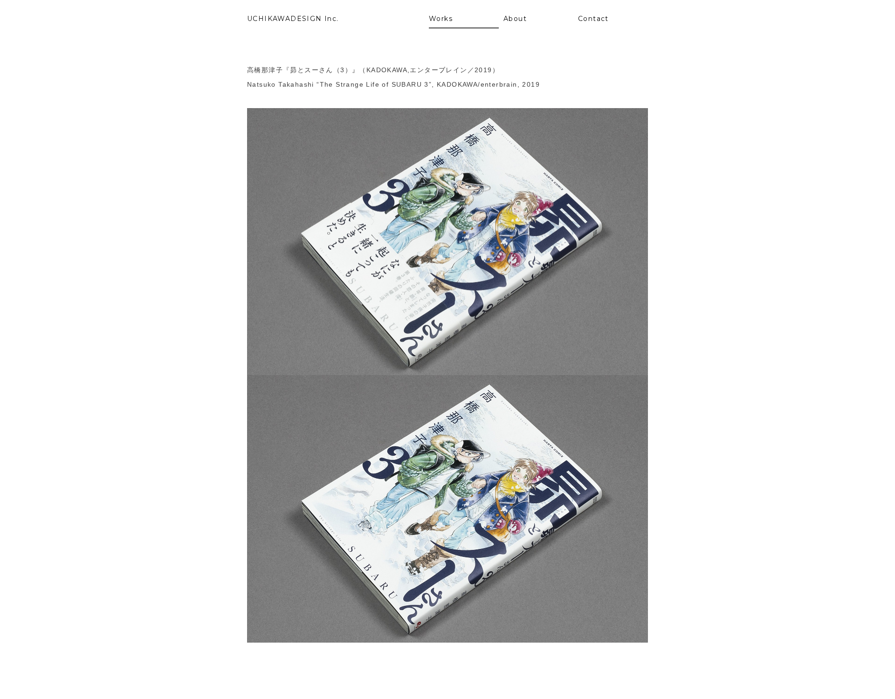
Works (441, 18)
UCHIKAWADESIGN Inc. (293, 18)
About (515, 18)
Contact (593, 18)
